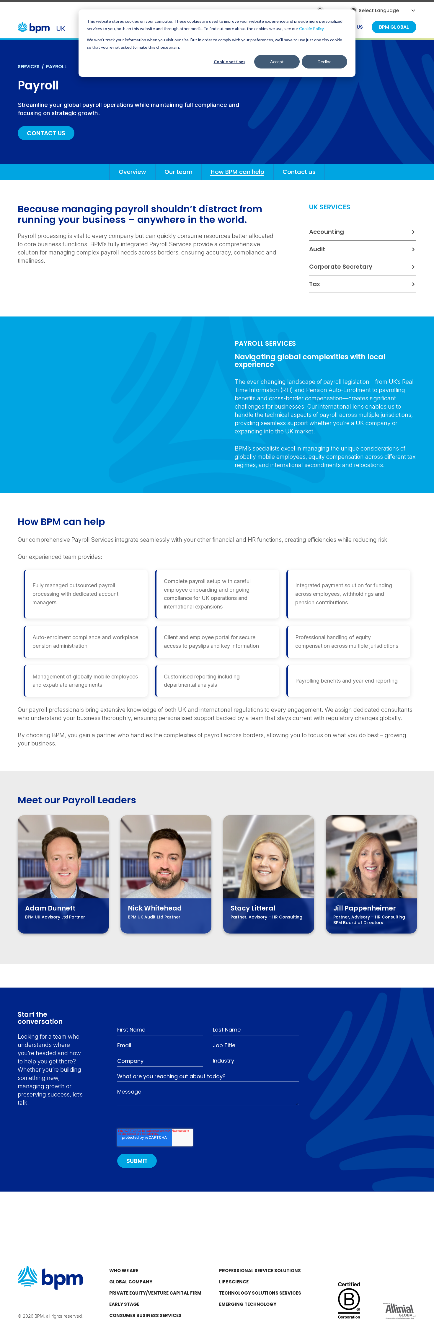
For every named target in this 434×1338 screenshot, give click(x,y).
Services (29, 66)
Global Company (130, 1282)
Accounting (326, 232)
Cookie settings (229, 61)
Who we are (123, 1270)
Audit (317, 249)
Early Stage (124, 1304)
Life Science (234, 1282)
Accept (277, 61)
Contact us (299, 172)
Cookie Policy (311, 28)
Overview (132, 172)
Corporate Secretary (340, 266)
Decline (325, 61)
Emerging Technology (247, 1304)
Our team (178, 172)
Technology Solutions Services (260, 1293)
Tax (314, 284)
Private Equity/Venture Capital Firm (155, 1293)
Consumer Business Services (145, 1315)
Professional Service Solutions (260, 1270)
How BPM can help (237, 172)
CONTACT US (46, 133)
